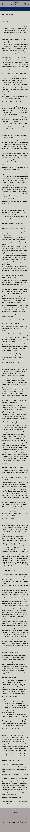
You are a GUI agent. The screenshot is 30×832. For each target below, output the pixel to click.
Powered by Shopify (23, 818)
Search (15, 813)
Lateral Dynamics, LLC (15, 4)
